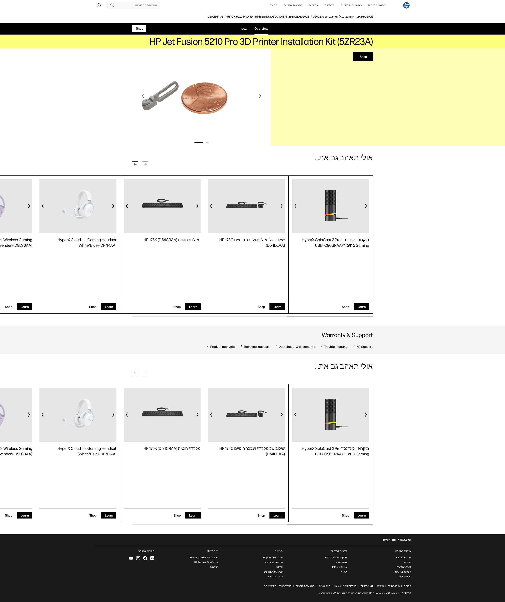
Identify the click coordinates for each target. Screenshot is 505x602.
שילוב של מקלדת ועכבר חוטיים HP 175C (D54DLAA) (252, 242)
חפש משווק (341, 562)
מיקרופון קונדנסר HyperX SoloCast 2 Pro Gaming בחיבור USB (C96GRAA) (335, 242)
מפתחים (214, 567)
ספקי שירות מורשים (273, 571)
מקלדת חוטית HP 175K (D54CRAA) (172, 239)
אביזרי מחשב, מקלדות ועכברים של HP (343, 16)
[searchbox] (136, 5)
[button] (259, 96)
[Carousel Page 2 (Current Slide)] (200, 143)
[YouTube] (131, 558)
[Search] (112, 5)
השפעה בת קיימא (402, 571)
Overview (261, 28)
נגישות (380, 586)
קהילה (279, 567)
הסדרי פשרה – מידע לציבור (278, 586)
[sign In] (98, 5)
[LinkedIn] (152, 558)
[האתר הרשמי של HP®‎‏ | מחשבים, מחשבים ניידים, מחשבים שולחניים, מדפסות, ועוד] (406, 5)
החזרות (407, 586)
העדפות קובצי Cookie (345, 586)
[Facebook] (145, 558)
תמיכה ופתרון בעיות (273, 562)
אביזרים (313, 5)
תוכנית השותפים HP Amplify (203, 557)
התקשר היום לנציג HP (336, 557)
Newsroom (405, 576)
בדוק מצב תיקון (275, 576)
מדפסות (329, 5)
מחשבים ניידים (377, 5)
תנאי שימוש (324, 586)
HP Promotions (338, 567)
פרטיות (364, 586)
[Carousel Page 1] (208, 143)
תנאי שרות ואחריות (304, 586)
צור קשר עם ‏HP (403, 557)
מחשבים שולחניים (351, 5)
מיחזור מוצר (394, 586)
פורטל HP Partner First (206, 562)
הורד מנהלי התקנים (273, 557)
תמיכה (274, 5)
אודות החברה (403, 551)
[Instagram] (138, 558)
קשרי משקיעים (404, 567)
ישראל (343, 571)
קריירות (407, 562)
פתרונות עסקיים (293, 5)
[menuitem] (377, 5)
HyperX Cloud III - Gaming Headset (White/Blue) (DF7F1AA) (86, 242)
